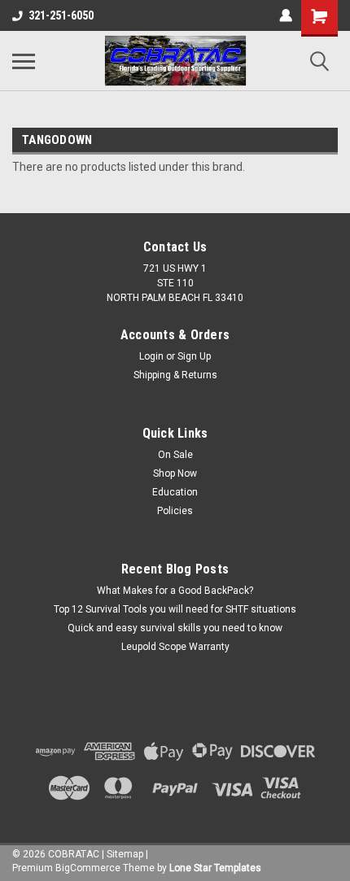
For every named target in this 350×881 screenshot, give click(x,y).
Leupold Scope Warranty (175, 646)
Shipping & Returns (175, 375)
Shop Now (175, 473)
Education (175, 492)
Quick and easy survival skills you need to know (175, 628)
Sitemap (125, 854)
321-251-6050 (61, 15)
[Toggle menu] (23, 61)
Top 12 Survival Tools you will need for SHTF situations (175, 609)
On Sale (175, 454)
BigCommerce (87, 868)
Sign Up (194, 356)
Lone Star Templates (215, 868)
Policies (175, 511)
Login (151, 356)
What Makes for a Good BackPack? (175, 590)
